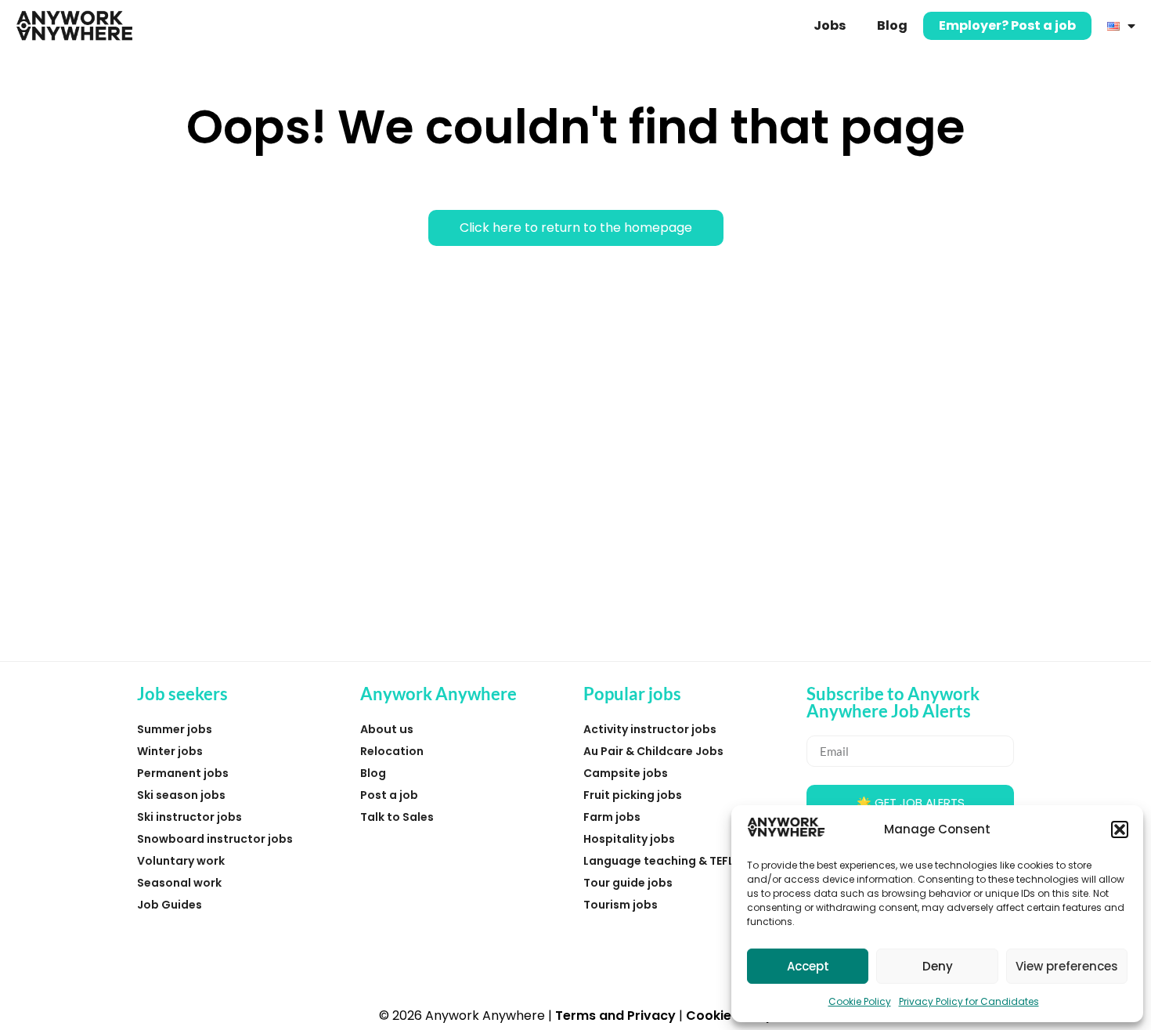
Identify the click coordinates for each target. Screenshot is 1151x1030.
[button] (1120, 829)
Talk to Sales (397, 817)
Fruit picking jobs (632, 795)
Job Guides (169, 905)
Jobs (830, 25)
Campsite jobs (625, 773)
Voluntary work (181, 861)
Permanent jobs (183, 773)
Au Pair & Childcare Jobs (653, 751)
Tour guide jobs (628, 883)
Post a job (389, 795)
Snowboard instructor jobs (215, 839)
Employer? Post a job (1007, 25)
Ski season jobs (181, 795)
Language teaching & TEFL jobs (672, 861)
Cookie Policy (859, 1001)
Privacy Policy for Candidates (969, 1001)
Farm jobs (611, 817)
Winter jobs (170, 751)
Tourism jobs (620, 905)
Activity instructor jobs (649, 729)
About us (386, 729)
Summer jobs (174, 729)
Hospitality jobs (629, 839)
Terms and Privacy (615, 1016)
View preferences (1067, 966)
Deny (937, 966)
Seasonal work (179, 883)
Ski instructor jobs (189, 817)
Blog (892, 25)
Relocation (392, 751)
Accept (808, 966)
